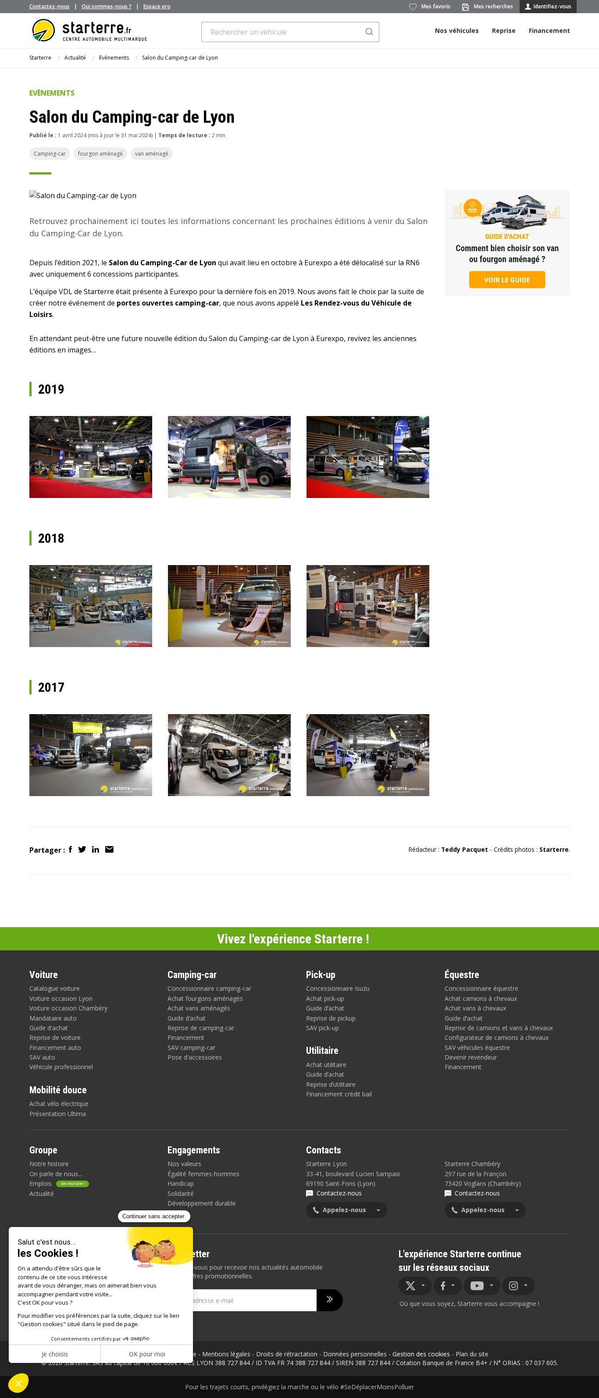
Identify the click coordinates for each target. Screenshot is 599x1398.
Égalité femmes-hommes (203, 1174)
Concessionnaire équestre (481, 988)
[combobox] (290, 32)
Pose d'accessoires (195, 1057)
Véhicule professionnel (61, 1067)
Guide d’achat (187, 1018)
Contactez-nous (49, 6)
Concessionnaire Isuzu (338, 988)
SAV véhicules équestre (477, 1047)
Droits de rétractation (286, 1354)
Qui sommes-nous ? (107, 6)
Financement (549, 30)
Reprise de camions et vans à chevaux (499, 1028)
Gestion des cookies (421, 1354)
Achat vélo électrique (59, 1103)
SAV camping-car (191, 1047)
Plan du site (472, 1354)
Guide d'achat (48, 1028)
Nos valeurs (184, 1164)
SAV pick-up (322, 1028)
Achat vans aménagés (199, 1008)
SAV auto (42, 1057)
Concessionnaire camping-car (209, 988)
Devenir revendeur (471, 1057)
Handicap (181, 1183)
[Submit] (368, 32)
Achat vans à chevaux (475, 1008)
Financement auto (55, 1047)
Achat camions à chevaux (481, 998)
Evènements (114, 57)
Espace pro (157, 6)
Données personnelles (355, 1354)
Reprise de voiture (55, 1037)
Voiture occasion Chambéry (68, 1008)
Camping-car (50, 153)
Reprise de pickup (331, 1018)
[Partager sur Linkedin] (96, 850)
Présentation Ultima (57, 1114)
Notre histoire (49, 1164)
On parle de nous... (55, 1174)
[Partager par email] (109, 850)
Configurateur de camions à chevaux (497, 1037)
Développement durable (202, 1203)
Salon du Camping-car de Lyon (180, 57)
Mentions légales (226, 1354)
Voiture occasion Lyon (61, 998)
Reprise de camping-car (201, 1028)
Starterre (40, 57)
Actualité (75, 57)
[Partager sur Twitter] (83, 850)
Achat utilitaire (326, 1064)
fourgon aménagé (100, 153)
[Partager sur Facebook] (71, 850)
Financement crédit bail (339, 1094)
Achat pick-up (325, 998)
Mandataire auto (53, 1018)
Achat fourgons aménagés (205, 998)
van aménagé (151, 153)
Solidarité (181, 1193)
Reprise (504, 30)
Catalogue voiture (54, 988)
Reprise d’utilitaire (331, 1084)
